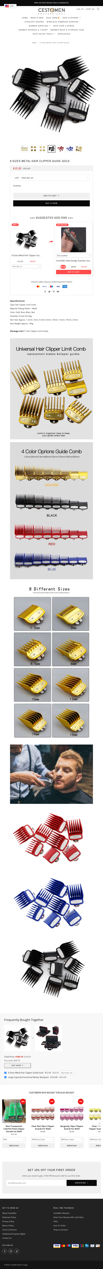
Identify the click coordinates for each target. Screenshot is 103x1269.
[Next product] (99, 1123)
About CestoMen (9, 1213)
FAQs (55, 1221)
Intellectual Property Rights (13, 1234)
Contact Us (7, 1238)
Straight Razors (34, 22)
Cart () (90, 9)
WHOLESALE (64, 34)
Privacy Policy (8, 1221)
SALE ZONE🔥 (53, 18)
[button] (24, 149)
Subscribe (80, 1183)
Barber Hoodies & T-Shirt (33, 30)
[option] (51, 94)
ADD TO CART (74, 272)
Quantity (17, 185)
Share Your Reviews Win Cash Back (68, 1217)
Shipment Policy (9, 1217)
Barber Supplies (38, 26)
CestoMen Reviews (61, 1213)
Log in (80, 9)
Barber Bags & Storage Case (67, 30)
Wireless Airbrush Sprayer (63, 22)
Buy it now (51, 203)
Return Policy (8, 1225)
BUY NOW (16, 1065)
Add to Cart (14, 1145)
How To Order (59, 1225)
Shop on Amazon (60, 1229)
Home (25, 18)
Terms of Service (9, 1229)
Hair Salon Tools (43, 34)
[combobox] (26, 266)
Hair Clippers (70, 18)
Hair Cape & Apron (63, 26)
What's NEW (37, 18)
